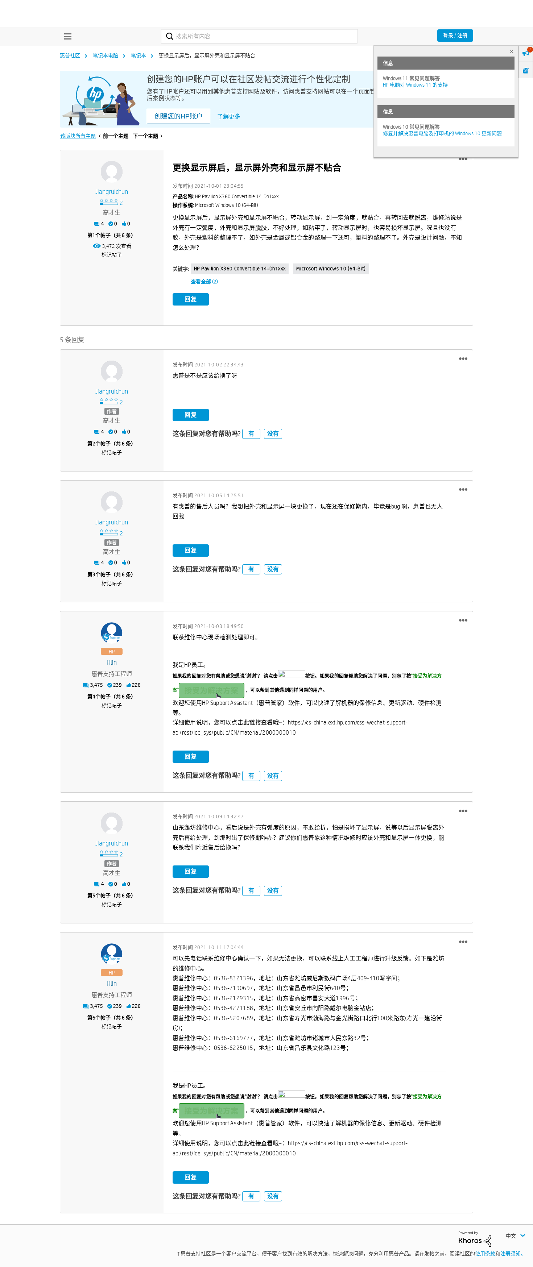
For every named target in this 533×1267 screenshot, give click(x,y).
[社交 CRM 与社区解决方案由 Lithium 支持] (475, 1238)
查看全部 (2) (204, 281)
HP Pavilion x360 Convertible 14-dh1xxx (240, 268)
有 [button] (251, 433)
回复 (191, 299)
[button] (463, 159)
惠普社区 (70, 55)
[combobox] (259, 36)
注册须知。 (513, 1253)
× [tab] (512, 51)
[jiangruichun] (112, 172)
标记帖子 (112, 255)
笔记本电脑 (105, 55)
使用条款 (485, 1253)
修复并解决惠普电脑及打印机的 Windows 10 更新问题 (442, 133)
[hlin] (112, 633)
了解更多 (228, 116)
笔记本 (138, 55)
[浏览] (66, 36)
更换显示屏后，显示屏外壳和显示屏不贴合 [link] (207, 55)
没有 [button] (273, 433)
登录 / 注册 (455, 35)
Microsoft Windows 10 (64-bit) (330, 268)
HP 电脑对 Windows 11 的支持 (415, 85)
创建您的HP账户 (178, 116)
